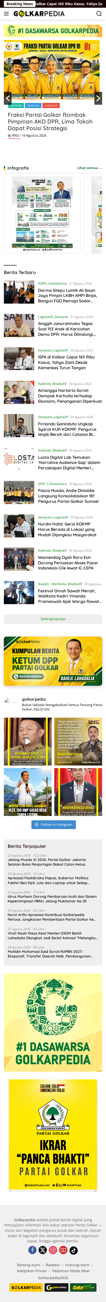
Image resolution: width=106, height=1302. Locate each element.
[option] (53, 91)
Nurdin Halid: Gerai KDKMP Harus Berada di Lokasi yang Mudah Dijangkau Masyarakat (67, 529)
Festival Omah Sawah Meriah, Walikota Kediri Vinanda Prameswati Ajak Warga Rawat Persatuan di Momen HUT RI (68, 598)
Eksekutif (59, 383)
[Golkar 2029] (83, 1287)
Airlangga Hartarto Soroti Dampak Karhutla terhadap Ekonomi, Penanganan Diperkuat (70, 396)
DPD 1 (43, 483)
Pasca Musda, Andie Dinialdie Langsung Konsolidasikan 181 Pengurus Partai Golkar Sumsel (68, 496)
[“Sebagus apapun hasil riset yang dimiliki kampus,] (78, 742)
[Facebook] (32, 1250)
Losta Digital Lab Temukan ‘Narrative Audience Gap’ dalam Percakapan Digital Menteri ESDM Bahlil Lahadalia (69, 465)
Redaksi (53, 1265)
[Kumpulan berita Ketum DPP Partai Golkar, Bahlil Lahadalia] (53, 661)
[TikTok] (73, 1250)
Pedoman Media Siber (71, 1271)
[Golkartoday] (56, 1287)
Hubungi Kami (77, 1265)
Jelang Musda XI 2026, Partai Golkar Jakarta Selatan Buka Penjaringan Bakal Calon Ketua (47, 862)
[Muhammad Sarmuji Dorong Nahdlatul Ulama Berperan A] (28, 742)
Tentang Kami (28, 1265)
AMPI (42, 283)
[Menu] (7, 13)
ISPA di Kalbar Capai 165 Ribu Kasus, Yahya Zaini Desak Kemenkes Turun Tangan (66, 362)
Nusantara (58, 483)
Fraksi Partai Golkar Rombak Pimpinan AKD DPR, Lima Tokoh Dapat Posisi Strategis (50, 121)
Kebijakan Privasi (32, 1271)
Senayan (16, 105)
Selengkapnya (53, 619)
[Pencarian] (99, 14)
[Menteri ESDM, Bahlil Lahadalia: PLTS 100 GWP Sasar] (28, 792)
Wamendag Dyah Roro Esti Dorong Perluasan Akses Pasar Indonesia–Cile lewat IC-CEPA (68, 563)
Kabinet (44, 383)
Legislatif (51, 105)
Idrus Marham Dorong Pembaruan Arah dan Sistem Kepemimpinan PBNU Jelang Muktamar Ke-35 (52, 898)
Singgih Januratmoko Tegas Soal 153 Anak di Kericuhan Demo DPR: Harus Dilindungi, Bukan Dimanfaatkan (66, 331)
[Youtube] (63, 1250)
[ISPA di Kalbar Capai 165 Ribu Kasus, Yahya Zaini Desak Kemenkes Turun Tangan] (19, 360)
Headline (33, 105)
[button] (8, 98)
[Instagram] (53, 1250)
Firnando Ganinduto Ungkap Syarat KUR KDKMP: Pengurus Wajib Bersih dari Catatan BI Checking (67, 431)
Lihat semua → (89, 167)
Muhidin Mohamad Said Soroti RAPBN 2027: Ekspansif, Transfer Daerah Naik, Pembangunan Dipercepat (49, 953)
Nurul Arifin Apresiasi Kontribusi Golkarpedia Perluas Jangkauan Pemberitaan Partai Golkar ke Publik (51, 917)
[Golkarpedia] (38, 13)
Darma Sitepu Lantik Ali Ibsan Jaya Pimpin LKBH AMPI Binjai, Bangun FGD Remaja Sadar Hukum (67, 298)
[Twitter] (43, 1250)
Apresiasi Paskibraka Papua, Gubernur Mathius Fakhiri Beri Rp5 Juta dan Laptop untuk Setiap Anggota (48, 880)
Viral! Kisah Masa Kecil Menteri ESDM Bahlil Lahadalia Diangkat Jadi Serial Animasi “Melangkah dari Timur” (53, 935)
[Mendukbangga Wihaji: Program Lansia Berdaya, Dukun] (78, 792)
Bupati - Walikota (52, 584)
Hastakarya (57, 283)
